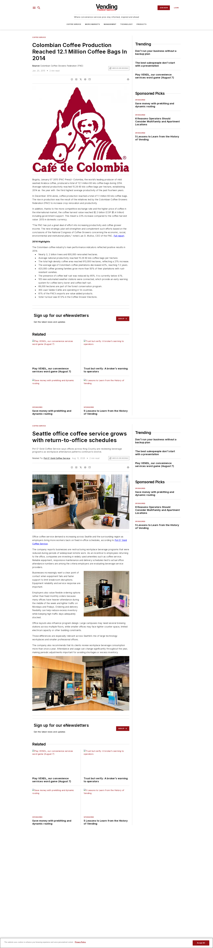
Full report (119, 235)
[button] (34, 8)
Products (141, 24)
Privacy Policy (80, 942)
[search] (39, 8)
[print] (128, 79)
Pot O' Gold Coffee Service (57, 458)
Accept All (201, 943)
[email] (89, 79)
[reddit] (85, 79)
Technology (126, 24)
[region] (106, 943)
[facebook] (72, 79)
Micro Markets (92, 24)
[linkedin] (76, 79)
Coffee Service (74, 24)
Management (110, 24)
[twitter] (81, 79)
